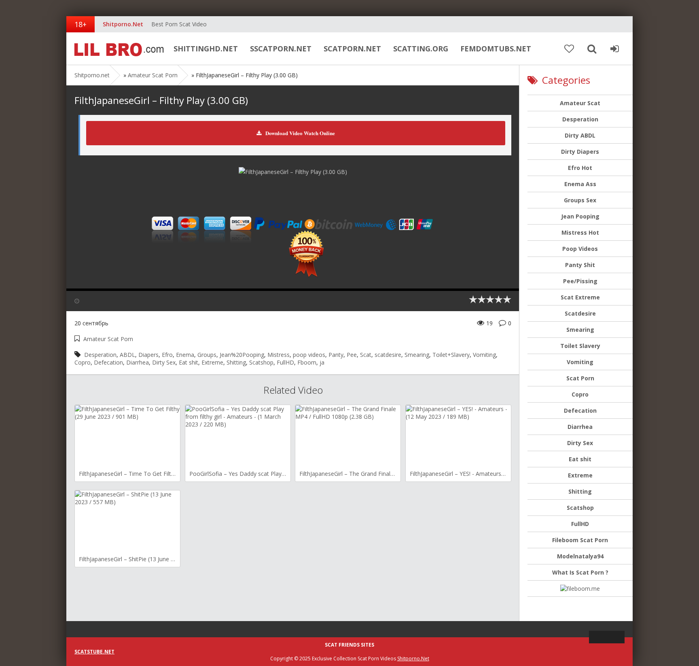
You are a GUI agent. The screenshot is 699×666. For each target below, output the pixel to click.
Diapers (148, 354)
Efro (167, 354)
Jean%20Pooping (242, 354)
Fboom (306, 362)
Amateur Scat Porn (153, 75)
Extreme (212, 362)
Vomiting (484, 354)
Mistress (278, 354)
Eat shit (188, 362)
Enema (185, 354)
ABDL (127, 354)
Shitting (236, 362)
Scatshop (261, 362)
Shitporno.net (116, 48)
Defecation (108, 362)
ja (322, 362)
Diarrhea (137, 362)
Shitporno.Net (413, 658)
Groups (206, 354)
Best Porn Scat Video (179, 24)
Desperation (100, 354)
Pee (352, 354)
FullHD (285, 362)
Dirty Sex (164, 362)
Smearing (417, 354)
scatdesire (388, 354)
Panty (335, 354)
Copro (82, 362)
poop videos (309, 354)
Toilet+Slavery (451, 354)
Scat (365, 354)
